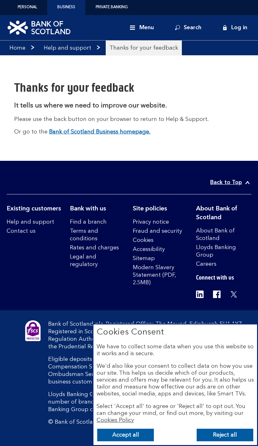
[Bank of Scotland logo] (39, 27)
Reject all (225, 435)
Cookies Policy (115, 420)
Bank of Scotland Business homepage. (99, 132)
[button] (234, 27)
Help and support (67, 48)
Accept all (125, 435)
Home (17, 48)
